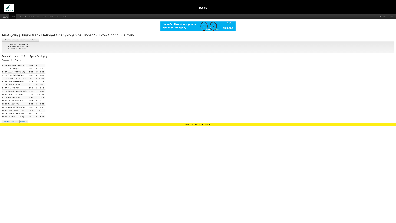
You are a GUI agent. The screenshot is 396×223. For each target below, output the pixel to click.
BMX (19, 17)
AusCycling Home (387, 17)
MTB (38, 17)
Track (57, 17)
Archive (64, 17)
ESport (31, 17)
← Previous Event (9, 40)
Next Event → (33, 40)
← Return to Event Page (10, 122)
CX (25, 17)
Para (44, 17)
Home (13, 17)
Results (5, 16)
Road (51, 17)
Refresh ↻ (23, 122)
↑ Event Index (21, 40)
